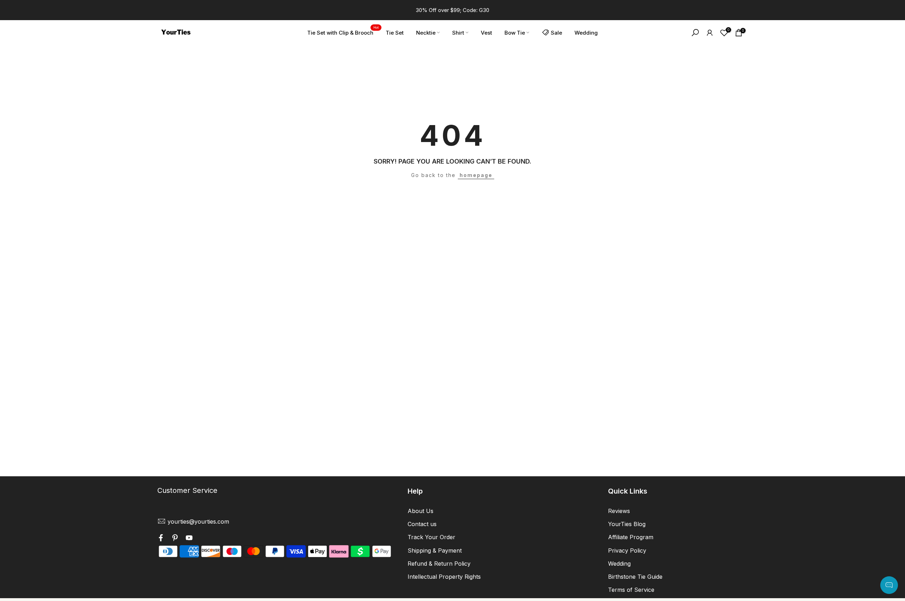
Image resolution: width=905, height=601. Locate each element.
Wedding (586, 32)
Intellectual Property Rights (444, 576)
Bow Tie (514, 32)
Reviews (619, 510)
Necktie (426, 32)
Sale (556, 32)
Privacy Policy (627, 550)
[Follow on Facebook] (160, 539)
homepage (476, 175)
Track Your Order (431, 537)
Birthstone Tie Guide (635, 576)
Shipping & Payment (435, 550)
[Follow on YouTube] (189, 539)
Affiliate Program (630, 537)
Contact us (422, 524)
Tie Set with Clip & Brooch (343, 32)
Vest (486, 32)
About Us (420, 510)
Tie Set (395, 32)
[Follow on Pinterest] (175, 539)
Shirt (458, 32)
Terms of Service (631, 589)
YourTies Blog (627, 524)
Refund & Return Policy (439, 563)
